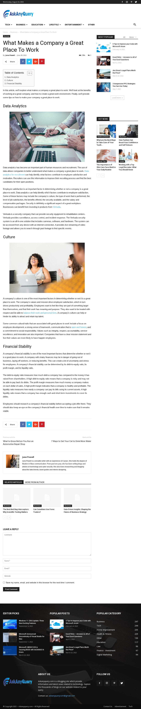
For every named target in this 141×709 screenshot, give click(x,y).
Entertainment (73, 24)
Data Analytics (13, 77)
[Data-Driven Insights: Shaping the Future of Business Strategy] (77, 497)
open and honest (78, 327)
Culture (10, 80)
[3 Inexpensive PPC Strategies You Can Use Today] (103, 87)
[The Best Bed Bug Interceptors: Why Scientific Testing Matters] (16, 497)
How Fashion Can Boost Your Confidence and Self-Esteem (128, 142)
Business (20, 24)
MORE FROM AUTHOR (34, 482)
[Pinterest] (131, 2)
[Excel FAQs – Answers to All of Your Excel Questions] (103, 60)
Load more (116, 98)
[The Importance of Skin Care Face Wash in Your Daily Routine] (106, 156)
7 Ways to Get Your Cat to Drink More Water (71, 441)
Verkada (56, 207)
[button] (134, 25)
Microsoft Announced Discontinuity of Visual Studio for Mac (31, 636)
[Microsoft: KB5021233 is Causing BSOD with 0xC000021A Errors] (10, 651)
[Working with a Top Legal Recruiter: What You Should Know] (128, 156)
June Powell (10, 55)
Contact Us (108, 706)
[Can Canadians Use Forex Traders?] (47, 497)
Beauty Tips (101, 161)
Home (5, 32)
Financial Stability (14, 83)
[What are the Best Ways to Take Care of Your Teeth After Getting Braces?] (106, 131)
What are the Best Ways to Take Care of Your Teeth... (106, 142)
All (124, 37)
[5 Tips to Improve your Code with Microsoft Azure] (103, 47)
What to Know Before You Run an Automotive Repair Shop (18, 442)
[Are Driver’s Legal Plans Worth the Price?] (103, 74)
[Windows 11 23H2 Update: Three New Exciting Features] (10, 624)
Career (122, 161)
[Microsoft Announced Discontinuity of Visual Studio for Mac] (10, 637)
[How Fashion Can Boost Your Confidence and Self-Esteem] (128, 131)
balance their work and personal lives (40, 313)
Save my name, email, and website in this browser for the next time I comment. (40, 582)
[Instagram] (127, 2)
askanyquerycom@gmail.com (62, 695)
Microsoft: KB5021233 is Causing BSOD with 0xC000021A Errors (31, 649)
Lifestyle (54, 24)
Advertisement (120, 706)
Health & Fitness (103, 137)
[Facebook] (122, 2)
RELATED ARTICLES (13, 482)
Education (37, 24)
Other (91, 24)
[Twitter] (136, 2)
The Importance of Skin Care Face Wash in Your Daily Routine (106, 167)
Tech (7, 24)
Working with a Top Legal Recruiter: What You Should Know (127, 167)
